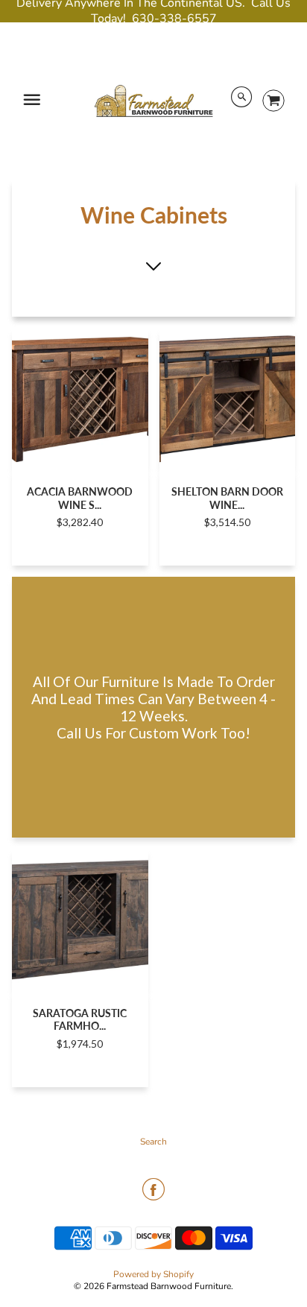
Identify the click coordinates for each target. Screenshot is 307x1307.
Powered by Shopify (153, 1274)
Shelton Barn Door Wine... (227, 497)
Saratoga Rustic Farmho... (80, 1019)
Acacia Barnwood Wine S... (80, 497)
